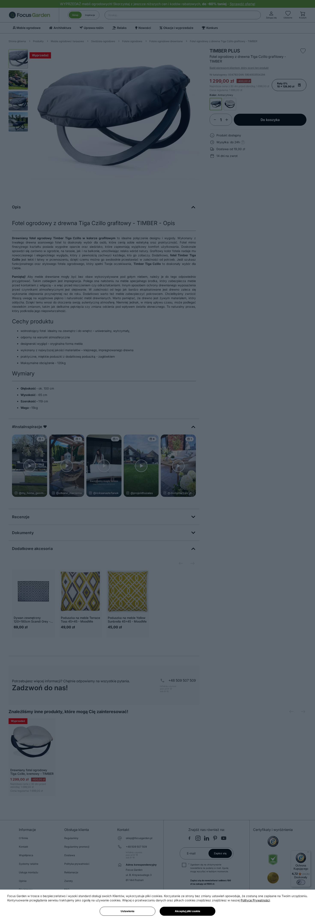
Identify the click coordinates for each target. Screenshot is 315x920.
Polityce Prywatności (255, 900)
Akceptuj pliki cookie (187, 911)
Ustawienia (127, 911)
